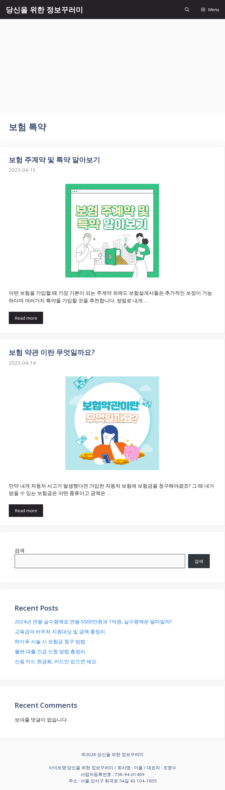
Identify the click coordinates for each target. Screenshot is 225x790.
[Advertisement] (112, 63)
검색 (20, 550)
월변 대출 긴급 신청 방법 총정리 (50, 651)
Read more (26, 318)
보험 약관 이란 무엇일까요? (52, 352)
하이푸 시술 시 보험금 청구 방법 (50, 641)
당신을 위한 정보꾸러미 (44, 9)
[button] (187, 9)
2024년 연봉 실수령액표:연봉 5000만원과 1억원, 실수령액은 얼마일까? (93, 621)
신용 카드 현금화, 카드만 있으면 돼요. (56, 661)
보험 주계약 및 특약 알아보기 (54, 159)
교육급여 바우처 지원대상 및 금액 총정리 (60, 631)
